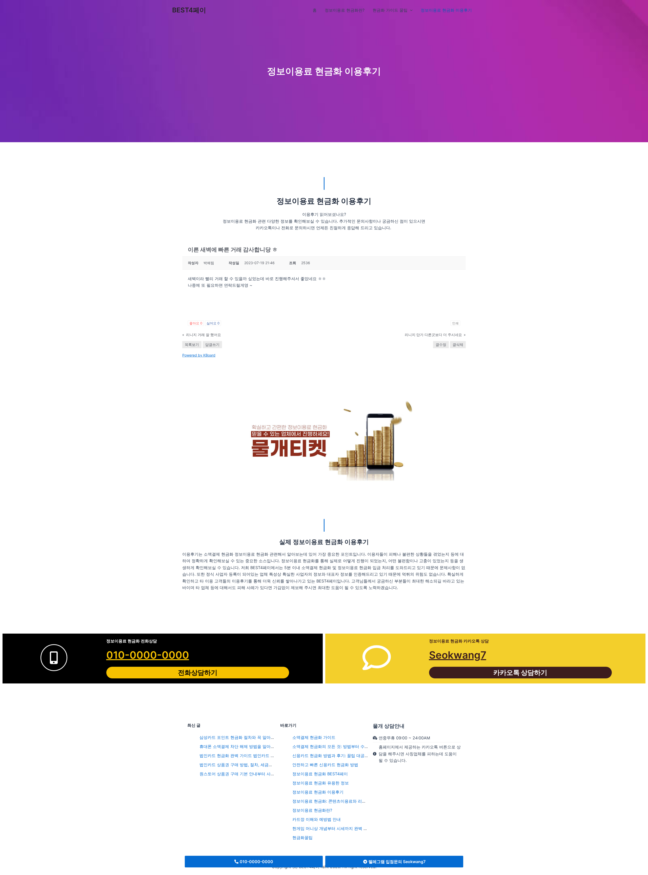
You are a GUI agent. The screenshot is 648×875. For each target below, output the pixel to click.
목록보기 (192, 344)
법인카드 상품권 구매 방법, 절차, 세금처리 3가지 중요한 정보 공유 (260, 764)
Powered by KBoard (198, 355)
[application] (410, 10)
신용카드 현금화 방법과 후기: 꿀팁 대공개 (330, 755)
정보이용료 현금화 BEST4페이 (320, 773)
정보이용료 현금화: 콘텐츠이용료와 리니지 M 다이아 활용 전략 (349, 801)
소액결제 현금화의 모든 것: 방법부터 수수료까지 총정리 (343, 746)
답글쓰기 (212, 344)
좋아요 (195, 323)
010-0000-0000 (147, 655)
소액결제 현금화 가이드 (313, 737)
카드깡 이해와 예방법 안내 (316, 819)
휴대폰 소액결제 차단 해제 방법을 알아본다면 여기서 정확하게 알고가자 (265, 746)
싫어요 (213, 323)
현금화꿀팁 (302, 837)
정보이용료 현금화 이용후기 (317, 792)
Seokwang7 (457, 655)
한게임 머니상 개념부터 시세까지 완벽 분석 (332, 828)
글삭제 (458, 344)
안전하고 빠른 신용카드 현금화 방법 (325, 764)
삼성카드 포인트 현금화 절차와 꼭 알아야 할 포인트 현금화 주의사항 (261, 737)
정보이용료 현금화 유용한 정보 (320, 782)
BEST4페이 (189, 10)
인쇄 (455, 323)
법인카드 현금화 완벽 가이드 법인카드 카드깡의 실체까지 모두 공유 (261, 755)
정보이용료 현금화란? (312, 810)
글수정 (441, 344)
